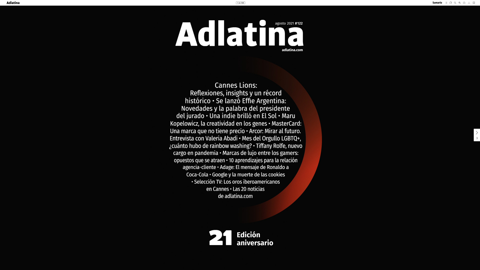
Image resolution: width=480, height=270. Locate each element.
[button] (13, 3)
